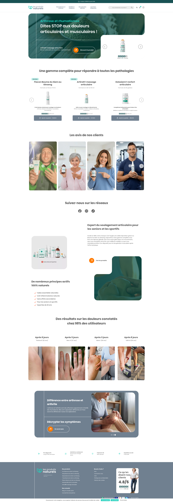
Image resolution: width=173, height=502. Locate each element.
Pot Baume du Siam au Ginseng (70, 471)
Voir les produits (101, 260)
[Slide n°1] (113, 434)
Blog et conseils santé (68, 490)
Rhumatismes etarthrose (60, 7)
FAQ (95, 471)
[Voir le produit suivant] (140, 47)
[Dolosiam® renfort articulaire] (125, 100)
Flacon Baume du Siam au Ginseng (71, 480)
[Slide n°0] (111, 435)
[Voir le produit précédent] (105, 47)
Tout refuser (114, 500)
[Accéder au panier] (140, 8)
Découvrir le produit (87, 50)
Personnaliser (123, 500)
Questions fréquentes (93, 7)
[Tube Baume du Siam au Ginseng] (123, 47)
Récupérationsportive (82, 7)
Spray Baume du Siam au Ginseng (70, 476)
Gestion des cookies (99, 480)
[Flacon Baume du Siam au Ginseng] (48, 100)
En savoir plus (59, 429)
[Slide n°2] (115, 434)
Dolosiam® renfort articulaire (69, 482)
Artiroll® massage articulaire (69, 484)
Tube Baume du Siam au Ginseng (70, 478)
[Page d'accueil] (35, 7)
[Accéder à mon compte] (143, 7)
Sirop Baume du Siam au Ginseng (70, 473)
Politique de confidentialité (101, 478)
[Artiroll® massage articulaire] (86, 100)
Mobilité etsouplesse (71, 7)
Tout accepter (105, 500)
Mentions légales (135, 497)
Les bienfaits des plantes (68, 493)
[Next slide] (141, 100)
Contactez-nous (98, 473)
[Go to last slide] (31, 100)
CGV (95, 476)
